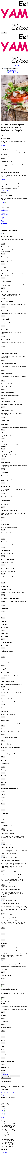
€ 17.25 (3, 529)
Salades (2, 221)
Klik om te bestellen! (14, 1076)
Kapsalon (3, 213)
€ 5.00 (2, 750)
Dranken (3, 225)
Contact (24, 65)
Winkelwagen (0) (5, 1076)
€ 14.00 (3, 595)
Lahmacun (3, 212)
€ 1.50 (2, 611)
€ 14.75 (3, 686)
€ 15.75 (3, 678)
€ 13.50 (3, 264)
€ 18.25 (3, 565)
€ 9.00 (2, 360)
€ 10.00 (3, 243)
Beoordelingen (18, 65)
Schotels (3, 216)
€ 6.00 (2, 429)
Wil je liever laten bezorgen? (8, 1092)
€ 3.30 (2, 934)
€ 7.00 (2, 438)
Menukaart (6, 65)
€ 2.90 (2, 843)
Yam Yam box (4, 214)
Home (2, 65)
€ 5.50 (2, 630)
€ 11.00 (3, 469)
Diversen (3, 217)
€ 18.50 (3, 547)
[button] (14, 227)
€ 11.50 (3, 483)
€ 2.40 (2, 822)
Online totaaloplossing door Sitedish (9, 1153)
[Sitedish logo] (3, 1095)
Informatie (12, 65)
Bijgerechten (4, 223)
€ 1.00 (2, 766)
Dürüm (2, 209)
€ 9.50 (2, 380)
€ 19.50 (3, 582)
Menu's (2, 220)
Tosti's (2, 218)
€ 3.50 (2, 1058)
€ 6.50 (2, 717)
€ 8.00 (2, 517)
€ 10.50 (3, 298)
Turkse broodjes (4, 210)
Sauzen (2, 224)
